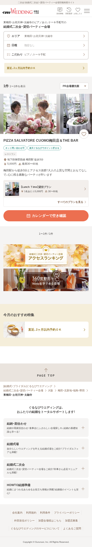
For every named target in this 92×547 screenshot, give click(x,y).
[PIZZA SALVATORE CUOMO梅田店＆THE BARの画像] (46, 114)
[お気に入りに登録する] (84, 134)
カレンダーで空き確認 (49, 215)
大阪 (50, 390)
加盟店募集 (71, 520)
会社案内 (17, 512)
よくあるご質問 (72, 528)
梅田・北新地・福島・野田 (71, 390)
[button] (46, 427)
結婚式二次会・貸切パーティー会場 (23, 390)
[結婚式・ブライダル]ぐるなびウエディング (27, 386)
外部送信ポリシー (24, 520)
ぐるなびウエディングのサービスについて (35, 528)
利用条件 (45, 512)
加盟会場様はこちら (49, 520)
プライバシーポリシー (67, 512)
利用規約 (31, 512)
